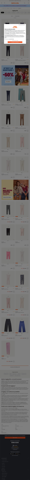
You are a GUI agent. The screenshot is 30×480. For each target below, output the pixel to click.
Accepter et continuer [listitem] (15, 42)
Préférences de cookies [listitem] (15, 40)
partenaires (7, 33)
